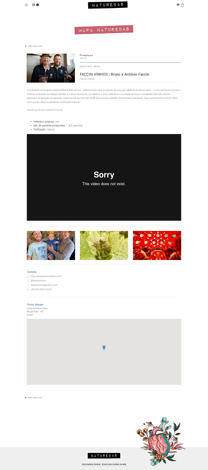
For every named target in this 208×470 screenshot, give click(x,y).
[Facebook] (38, 5)
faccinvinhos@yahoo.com (44, 285)
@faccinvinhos (38, 280)
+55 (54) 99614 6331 (41, 289)
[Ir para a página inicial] (108, 5)
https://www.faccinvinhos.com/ (46, 276)
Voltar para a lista (35, 46)
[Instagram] (34, 5)
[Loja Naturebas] (182, 5)
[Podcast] (178, 5)
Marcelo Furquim (93, 464)
